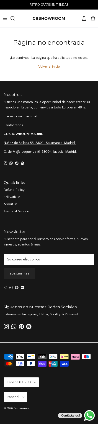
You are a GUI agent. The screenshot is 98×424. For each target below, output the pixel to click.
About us (10, 204)
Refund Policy (14, 190)
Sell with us (12, 197)
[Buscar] (15, 18)
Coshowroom (22, 408)
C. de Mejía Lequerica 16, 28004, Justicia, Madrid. (40, 152)
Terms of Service (16, 211)
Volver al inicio (49, 67)
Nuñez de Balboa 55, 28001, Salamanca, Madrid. (40, 143)
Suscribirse (19, 273)
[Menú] (5, 18)
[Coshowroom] (49, 18)
